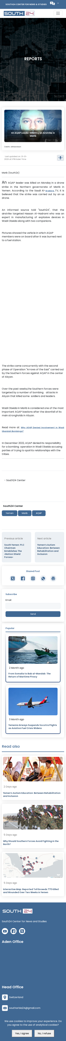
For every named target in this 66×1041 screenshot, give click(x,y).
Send (33, 614)
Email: (9, 600)
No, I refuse (44, 1033)
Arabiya (50, 190)
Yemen (10, 513)
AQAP (39, 513)
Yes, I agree (22, 1033)
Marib (25, 513)
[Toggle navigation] (58, 13)
